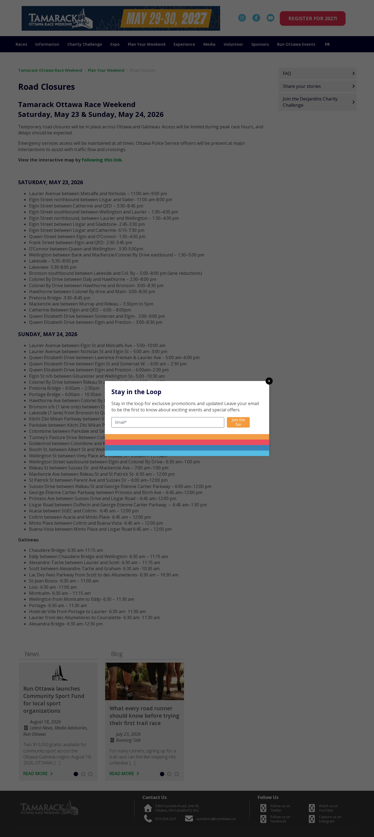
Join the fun (238, 422)
